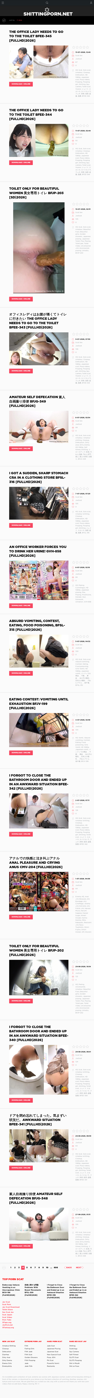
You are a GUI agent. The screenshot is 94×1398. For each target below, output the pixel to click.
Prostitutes (86, 595)
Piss (82, 241)
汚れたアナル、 (85, 759)
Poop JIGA (51, 1357)
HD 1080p (79, 447)
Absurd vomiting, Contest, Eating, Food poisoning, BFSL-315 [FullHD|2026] (37, 625)
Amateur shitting (82, 514)
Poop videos (85, 79)
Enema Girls (7, 1363)
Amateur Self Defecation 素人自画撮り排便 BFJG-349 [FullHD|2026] (37, 401)
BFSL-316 (85, 533)
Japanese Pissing (53, 1348)
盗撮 (89, 842)
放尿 (86, 93)
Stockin (88, 932)
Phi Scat (50, 1360)
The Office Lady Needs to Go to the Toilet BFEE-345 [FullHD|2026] (36, 36)
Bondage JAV (80, 901)
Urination (79, 602)
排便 (82, 93)
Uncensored (80, 987)
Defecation (79, 75)
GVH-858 (87, 602)
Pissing (87, 241)
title (37, 20)
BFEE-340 (84, 1095)
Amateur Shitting (9, 1346)
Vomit (81, 738)
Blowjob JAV (84, 899)
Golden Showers (31, 1357)
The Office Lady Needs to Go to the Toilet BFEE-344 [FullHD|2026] (36, 115)
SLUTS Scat (74, 1357)
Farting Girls (29, 1348)
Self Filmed (73, 1354)
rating (26, 20)
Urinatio (85, 250)
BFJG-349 (82, 459)
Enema (78, 896)
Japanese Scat (52, 1351)
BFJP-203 (79, 253)
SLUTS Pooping (75, 1360)
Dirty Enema (7, 1360)
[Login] (91, 3)
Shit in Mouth (74, 1363)
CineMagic (79, 903)
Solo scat (87, 70)
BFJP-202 (79, 1013)
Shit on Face (74, 1366)
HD (76, 70)
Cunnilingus (80, 587)
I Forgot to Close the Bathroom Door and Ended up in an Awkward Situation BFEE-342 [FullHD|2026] (38, 782)
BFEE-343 (86, 383)
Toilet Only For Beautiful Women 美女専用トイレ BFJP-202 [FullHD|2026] (36, 951)
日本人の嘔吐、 (81, 680)
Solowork (79, 599)
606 (56, 1268)
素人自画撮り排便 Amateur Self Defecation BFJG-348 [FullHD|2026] (35, 1198)
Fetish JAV (79, 908)
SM (83, 932)
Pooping (78, 82)
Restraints (51, 1366)
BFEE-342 (83, 844)
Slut (84, 597)
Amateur (78, 72)
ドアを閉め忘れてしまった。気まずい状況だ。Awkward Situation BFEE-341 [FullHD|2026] (38, 1120)
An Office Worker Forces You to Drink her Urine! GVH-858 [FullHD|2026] (37, 551)
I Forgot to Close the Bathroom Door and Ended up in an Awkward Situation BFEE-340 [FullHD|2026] (38, 1034)
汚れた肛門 (87, 454)
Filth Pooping (30, 1360)
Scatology (73, 1348)
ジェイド (85, 89)
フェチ (77, 93)
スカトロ (81, 530)
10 (47, 1268)
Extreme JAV (84, 906)
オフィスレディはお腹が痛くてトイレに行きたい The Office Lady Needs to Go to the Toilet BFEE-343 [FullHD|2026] (38, 321)
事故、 (82, 754)
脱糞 (79, 96)
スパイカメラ (86, 91)
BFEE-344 (86, 174)
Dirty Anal (6, 1357)
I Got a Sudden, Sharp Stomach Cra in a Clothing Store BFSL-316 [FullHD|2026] (38, 478)
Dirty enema (85, 445)
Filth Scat (28, 1354)
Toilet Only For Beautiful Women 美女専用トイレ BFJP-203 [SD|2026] (36, 193)
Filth (26, 1346)
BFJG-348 (82, 1256)
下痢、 (83, 676)
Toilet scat (86, 86)
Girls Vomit (79, 668)
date (20, 20)
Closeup (86, 72)
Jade (26, 1363)
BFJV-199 (84, 761)
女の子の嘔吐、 (85, 678)
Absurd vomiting (82, 661)
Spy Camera (74, 1351)
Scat (80, 70)
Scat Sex (78, 55)
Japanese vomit (81, 749)
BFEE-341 (83, 1180)
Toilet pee (79, 243)
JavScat (78, 59)
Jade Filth (28, 1366)
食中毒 (86, 683)
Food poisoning (81, 666)
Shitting (82, 84)
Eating (85, 664)
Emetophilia (7, 1366)
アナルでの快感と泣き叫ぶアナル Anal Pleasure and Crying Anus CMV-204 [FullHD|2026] (35, 863)
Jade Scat (51, 1346)
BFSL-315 (79, 685)
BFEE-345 (86, 96)
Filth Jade (28, 1351)
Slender (78, 597)
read (32, 20)
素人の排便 (84, 456)
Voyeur (78, 89)
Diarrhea (5, 1354)
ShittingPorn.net (48, 14)
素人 (77, 456)
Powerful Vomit (53, 1363)
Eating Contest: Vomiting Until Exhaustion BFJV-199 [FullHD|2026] (38, 704)
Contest (78, 664)
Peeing (81, 585)
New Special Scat (54, 1354)
